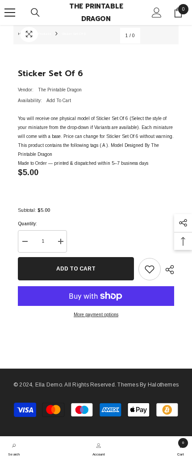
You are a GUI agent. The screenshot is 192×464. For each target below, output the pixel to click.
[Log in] (157, 12)
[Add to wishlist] (149, 269)
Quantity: (27, 223)
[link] (14, 449)
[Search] (35, 12)
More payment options (96, 314)
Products (44, 34)
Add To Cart (76, 269)
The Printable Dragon (60, 89)
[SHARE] (167, 269)
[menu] (9, 12)
